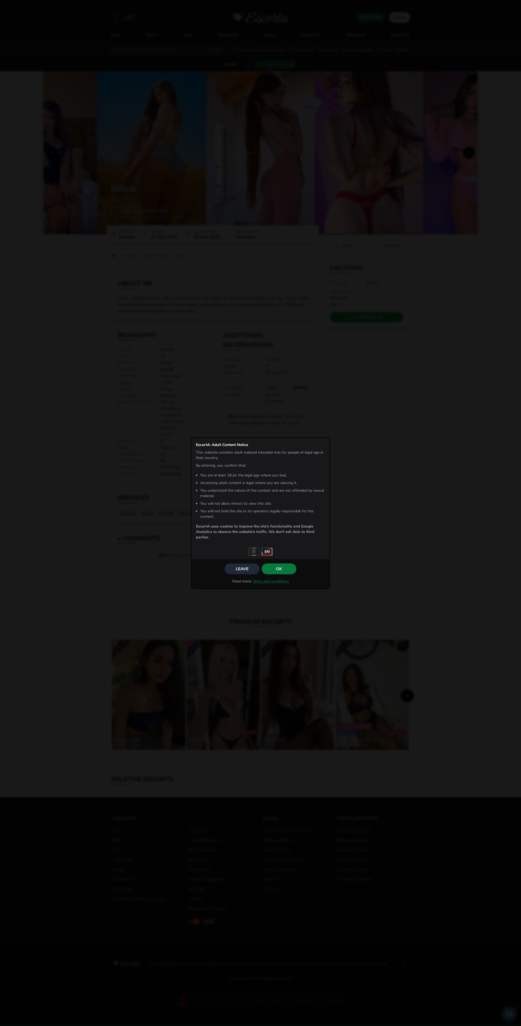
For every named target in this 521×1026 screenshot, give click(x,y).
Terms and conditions (271, 581)
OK (279, 569)
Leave (242, 569)
